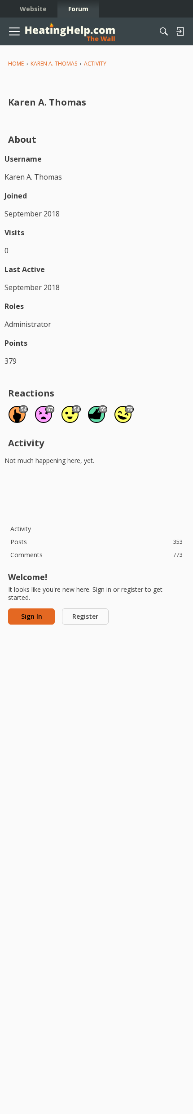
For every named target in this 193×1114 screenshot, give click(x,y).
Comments (96, 554)
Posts (96, 541)
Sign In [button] (31, 616)
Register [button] (85, 616)
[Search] (164, 31)
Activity (20, 528)
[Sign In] (180, 31)
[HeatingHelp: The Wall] (70, 31)
